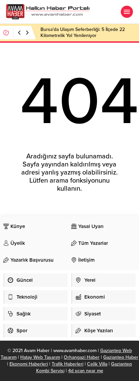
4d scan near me (85, 371)
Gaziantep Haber (120, 357)
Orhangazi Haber (82, 357)
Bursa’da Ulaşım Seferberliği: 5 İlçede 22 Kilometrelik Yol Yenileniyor (82, 32)
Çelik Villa (97, 364)
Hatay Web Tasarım (40, 357)
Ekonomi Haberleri (28, 364)
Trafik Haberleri (67, 364)
